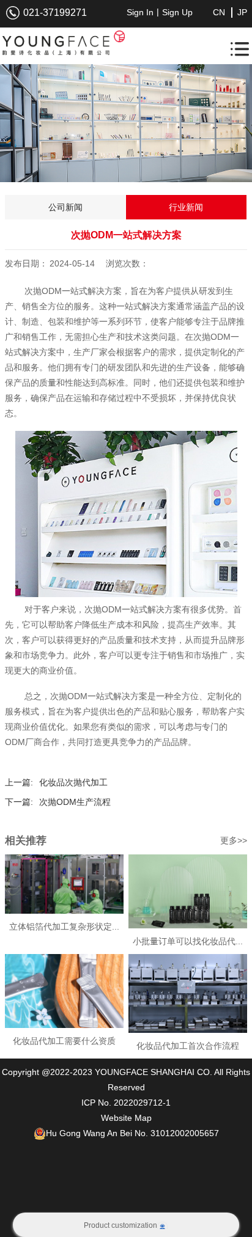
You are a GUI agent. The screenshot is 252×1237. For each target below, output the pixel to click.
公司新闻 (65, 207)
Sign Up (177, 12)
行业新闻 (186, 207)
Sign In (140, 12)
